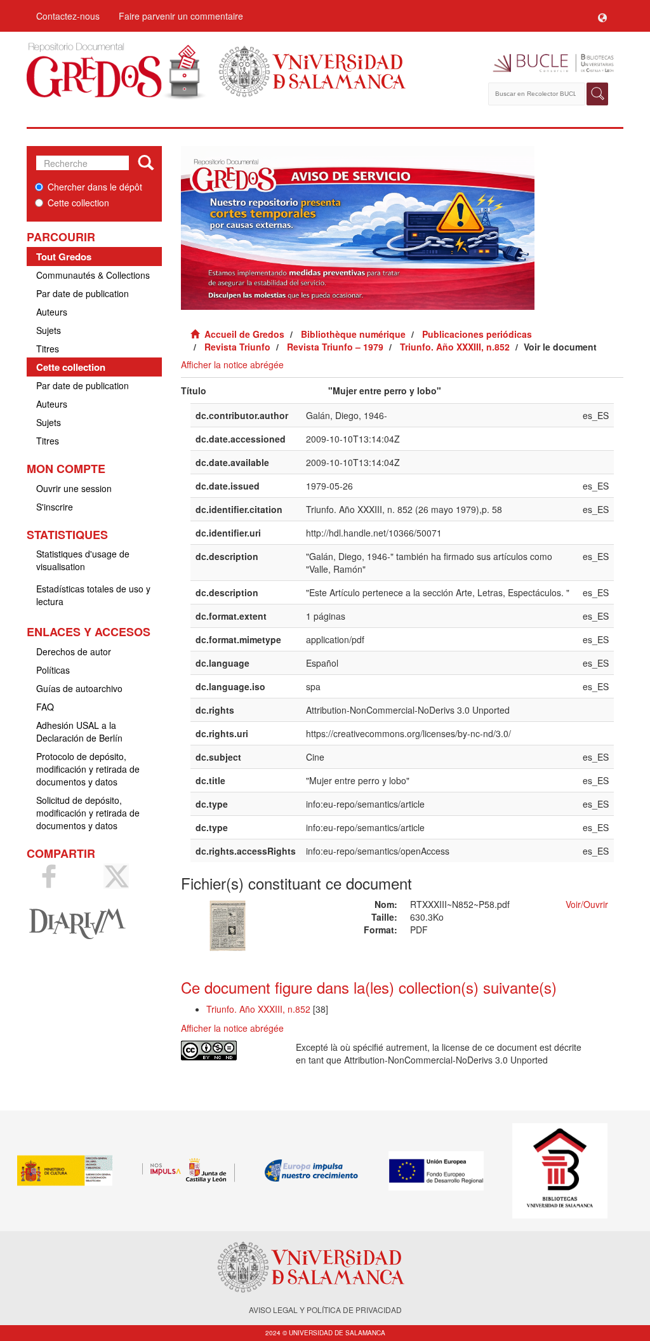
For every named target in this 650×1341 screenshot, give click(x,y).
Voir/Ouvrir (587, 904)
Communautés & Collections (93, 275)
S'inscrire (54, 506)
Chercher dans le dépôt (95, 186)
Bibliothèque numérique (353, 334)
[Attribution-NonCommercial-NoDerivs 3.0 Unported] (229, 1050)
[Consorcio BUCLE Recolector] (549, 63)
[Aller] (145, 163)
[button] (602, 16)
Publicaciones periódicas (477, 334)
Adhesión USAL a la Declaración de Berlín (79, 731)
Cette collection (78, 202)
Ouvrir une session (74, 488)
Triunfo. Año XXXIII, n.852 (455, 346)
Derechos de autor (73, 651)
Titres (47, 348)
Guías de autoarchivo (79, 688)
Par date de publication (82, 293)
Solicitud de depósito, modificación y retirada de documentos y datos (88, 813)
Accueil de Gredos (244, 334)
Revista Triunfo (237, 346)
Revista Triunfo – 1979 (335, 346)
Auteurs (51, 311)
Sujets (48, 330)
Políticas (53, 670)
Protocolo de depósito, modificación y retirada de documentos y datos (88, 769)
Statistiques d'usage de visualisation (82, 560)
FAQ (45, 706)
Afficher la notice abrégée (232, 364)
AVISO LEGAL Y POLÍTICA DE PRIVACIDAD (325, 1309)
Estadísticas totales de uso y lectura (93, 595)
